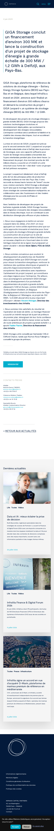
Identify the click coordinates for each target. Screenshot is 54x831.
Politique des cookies (14, 789)
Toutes (14, 507)
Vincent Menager (28, 300)
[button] (46, 3)
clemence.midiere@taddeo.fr (13, 397)
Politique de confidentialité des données (21, 785)
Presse (16, 671)
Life (8, 507)
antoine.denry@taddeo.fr (12, 389)
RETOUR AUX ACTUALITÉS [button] (20, 430)
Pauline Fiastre (15, 325)
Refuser (27, 827)
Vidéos (21, 507)
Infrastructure (26, 671)
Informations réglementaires (16, 774)
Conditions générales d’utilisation (18, 781)
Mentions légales (12, 777)
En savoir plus (38, 826)
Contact (9, 811)
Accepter (15, 827)
